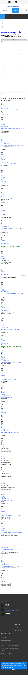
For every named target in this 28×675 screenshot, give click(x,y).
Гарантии (3, 642)
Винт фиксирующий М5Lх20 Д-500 (10, 110)
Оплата (3, 650)
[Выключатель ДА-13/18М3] (14, 393)
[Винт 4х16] (14, 409)
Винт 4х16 (3, 414)
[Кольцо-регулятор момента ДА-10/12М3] (14, 141)
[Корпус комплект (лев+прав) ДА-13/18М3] (14, 289)
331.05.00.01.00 (5, 274)
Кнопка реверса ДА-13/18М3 (8, 379)
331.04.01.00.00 (5, 395)
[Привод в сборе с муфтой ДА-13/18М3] (14, 240)
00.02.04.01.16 (4, 108)
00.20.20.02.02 (4, 127)
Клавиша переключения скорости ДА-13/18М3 (13, 276)
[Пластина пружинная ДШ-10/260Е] (14, 325)
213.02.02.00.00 (5, 548)
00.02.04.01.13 (4, 179)
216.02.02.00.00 (5, 564)
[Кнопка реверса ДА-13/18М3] (14, 375)
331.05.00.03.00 (5, 378)
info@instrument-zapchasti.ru (12, 610)
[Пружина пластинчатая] (14, 340)
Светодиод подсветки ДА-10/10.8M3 (11, 362)
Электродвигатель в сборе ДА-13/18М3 (11, 228)
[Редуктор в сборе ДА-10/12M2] (14, 159)
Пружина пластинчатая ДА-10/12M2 (10, 312)
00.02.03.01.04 (4, 412)
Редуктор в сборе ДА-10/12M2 (9, 164)
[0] (23, 10)
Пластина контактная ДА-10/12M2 (10, 432)
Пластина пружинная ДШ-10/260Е (10, 329)
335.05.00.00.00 (5, 291)
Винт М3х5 (3, 181)
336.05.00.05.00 (5, 343)
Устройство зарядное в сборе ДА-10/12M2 (12, 566)
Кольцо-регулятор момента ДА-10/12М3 (12, 145)
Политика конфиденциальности (10, 648)
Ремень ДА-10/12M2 (6, 500)
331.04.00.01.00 (5, 360)
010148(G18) (4, 530)
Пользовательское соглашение (9, 645)
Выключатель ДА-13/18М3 (8, 397)
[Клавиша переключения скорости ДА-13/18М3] (14, 271)
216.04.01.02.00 (5, 430)
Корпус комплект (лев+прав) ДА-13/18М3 (12, 293)
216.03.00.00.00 (5, 162)
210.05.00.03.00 (5, 328)
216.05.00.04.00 (5, 310)
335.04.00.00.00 (5, 226)
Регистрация (18, 630)
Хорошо (14, 669)
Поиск (16, 10)
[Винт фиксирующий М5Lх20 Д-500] (14, 105)
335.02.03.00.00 (5, 514)
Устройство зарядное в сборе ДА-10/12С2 (12, 549)
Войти (16, 627)
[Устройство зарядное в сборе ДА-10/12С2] (14, 545)
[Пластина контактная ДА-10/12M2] (14, 428)
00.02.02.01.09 (4, 196)
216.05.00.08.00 (5, 498)
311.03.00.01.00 (5, 143)
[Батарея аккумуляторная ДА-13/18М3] (14, 511)
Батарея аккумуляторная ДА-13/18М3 (11, 515)
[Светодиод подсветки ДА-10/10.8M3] (14, 358)
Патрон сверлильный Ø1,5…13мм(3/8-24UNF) (12, 128)
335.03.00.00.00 (5, 243)
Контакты (3, 637)
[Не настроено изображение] (14, 124)
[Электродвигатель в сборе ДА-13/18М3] (14, 224)
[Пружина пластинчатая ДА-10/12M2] (14, 307)
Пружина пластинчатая (7, 345)
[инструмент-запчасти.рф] (14, 6)
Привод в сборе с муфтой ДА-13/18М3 (11, 245)
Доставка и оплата (6, 640)
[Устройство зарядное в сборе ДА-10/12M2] (14, 562)
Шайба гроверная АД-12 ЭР (8, 198)
